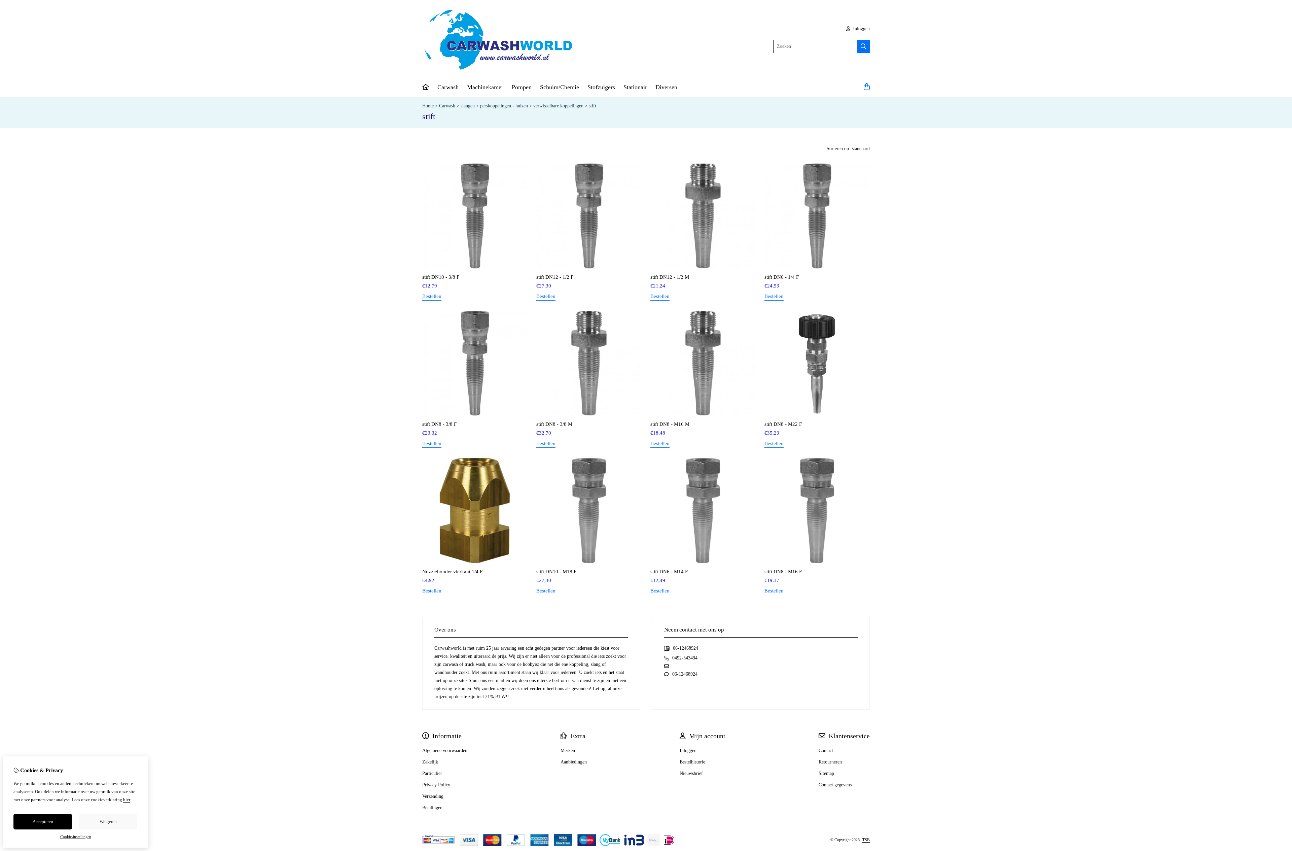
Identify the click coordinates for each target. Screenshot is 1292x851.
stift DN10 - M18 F (556, 571)
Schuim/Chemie (559, 87)
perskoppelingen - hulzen (504, 105)
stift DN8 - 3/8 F (439, 424)
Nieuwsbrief (691, 773)
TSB (866, 840)
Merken (568, 750)
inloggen (861, 28)
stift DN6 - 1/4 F (781, 277)
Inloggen (688, 750)
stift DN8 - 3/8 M (554, 424)
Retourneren (830, 761)
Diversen (666, 87)
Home (428, 105)
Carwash (448, 87)
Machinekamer (485, 87)
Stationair (635, 87)
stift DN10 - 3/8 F (440, 277)
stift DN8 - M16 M (669, 424)
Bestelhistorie (692, 761)
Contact (826, 750)
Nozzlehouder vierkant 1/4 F (452, 571)
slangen (468, 105)
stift (592, 105)
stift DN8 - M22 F (783, 424)
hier (126, 799)
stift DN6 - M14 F (669, 571)
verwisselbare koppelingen (558, 105)
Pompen (522, 87)
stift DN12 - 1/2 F (554, 277)
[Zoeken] (863, 46)
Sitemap (826, 773)
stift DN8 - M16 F (783, 571)
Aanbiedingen (574, 761)
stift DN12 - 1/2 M (669, 277)
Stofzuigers (601, 87)
